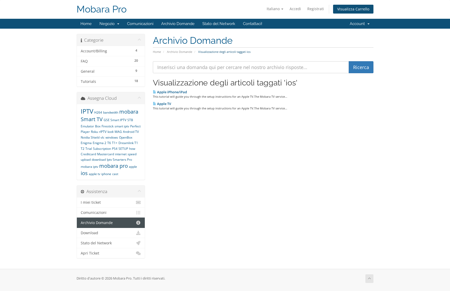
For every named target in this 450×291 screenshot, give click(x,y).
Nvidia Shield (90, 137)
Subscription (102, 148)
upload (86, 159)
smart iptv (122, 126)
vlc (102, 137)
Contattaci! (252, 23)
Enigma (86, 143)
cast (115, 174)
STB (130, 120)
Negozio (108, 23)
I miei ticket (91, 202)
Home (86, 23)
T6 (109, 143)
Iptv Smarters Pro (119, 159)
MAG (118, 131)
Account (358, 23)
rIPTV (103, 131)
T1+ (114, 143)
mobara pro (113, 165)
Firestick (108, 126)
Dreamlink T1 (128, 143)
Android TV (131, 131)
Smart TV (92, 119)
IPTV (87, 111)
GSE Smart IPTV (115, 120)
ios (84, 173)
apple (133, 166)
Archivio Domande (178, 23)
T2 (82, 148)
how (132, 148)
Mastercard (105, 154)
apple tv (94, 174)
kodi (111, 131)
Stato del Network (218, 23)
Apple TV (163, 103)
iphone (106, 174)
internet (121, 154)
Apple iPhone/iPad (171, 92)
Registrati (315, 8)
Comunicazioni (140, 23)
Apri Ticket (90, 253)
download (99, 159)
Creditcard (88, 154)
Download (89, 233)
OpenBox (125, 137)
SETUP (123, 148)
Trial (88, 148)
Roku (94, 131)
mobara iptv (89, 166)
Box (98, 126)
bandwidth (110, 112)
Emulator (87, 126)
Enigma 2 (99, 143)
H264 (98, 112)
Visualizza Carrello (353, 9)
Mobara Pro (102, 9)
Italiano (274, 8)
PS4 (114, 148)
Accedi (295, 8)
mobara (128, 111)
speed (132, 154)
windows (111, 137)
